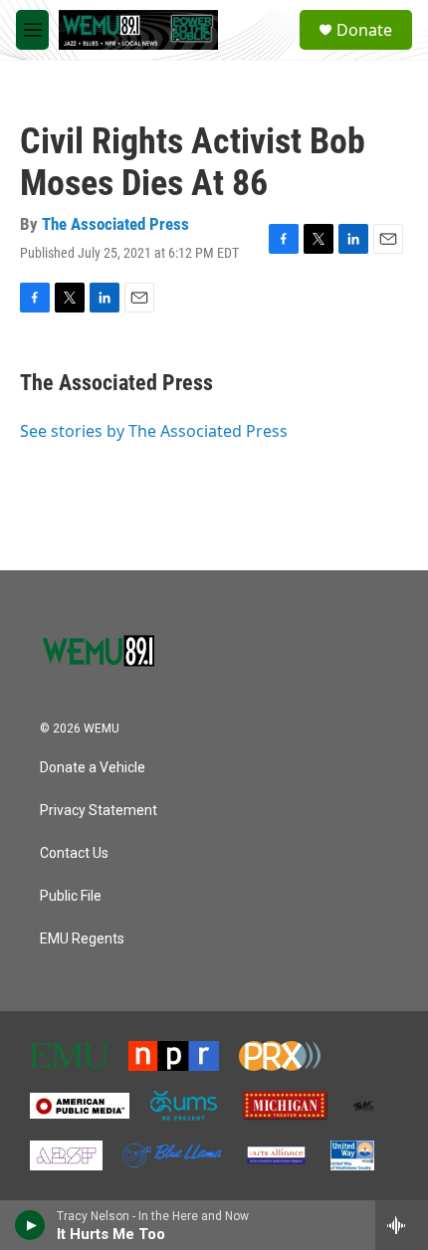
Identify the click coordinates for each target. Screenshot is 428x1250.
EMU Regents (82, 939)
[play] (30, 1225)
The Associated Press (115, 224)
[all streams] (401, 1225)
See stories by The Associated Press (154, 431)
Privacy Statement (98, 810)
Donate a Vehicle (92, 767)
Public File (71, 896)
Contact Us (74, 853)
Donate (364, 30)
